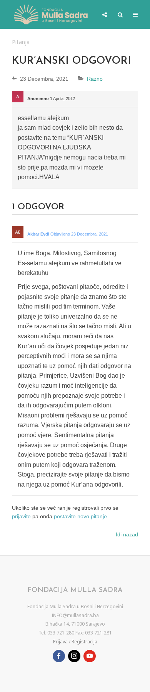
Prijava (60, 641)
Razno (95, 79)
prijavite (21, 516)
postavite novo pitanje (80, 516)
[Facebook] (59, 656)
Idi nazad (127, 534)
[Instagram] (74, 656)
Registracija (84, 641)
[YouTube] (89, 656)
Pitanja (21, 42)
